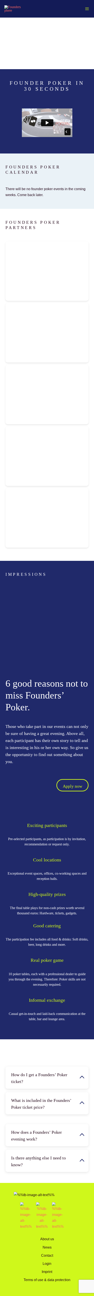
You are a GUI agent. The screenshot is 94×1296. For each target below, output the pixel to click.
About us (47, 1239)
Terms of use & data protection (47, 1280)
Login (47, 1263)
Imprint (47, 1272)
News (47, 1247)
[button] (47, 1078)
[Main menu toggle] (87, 9)
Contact (47, 1255)
